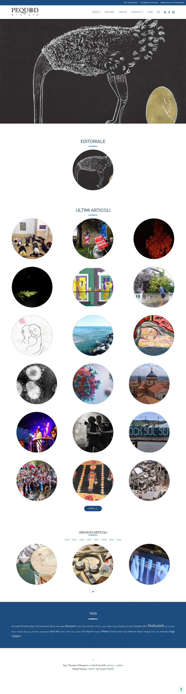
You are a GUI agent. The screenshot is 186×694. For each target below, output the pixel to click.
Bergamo (70, 626)
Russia (140, 631)
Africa (52, 626)
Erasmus (122, 626)
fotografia (171, 626)
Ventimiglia (163, 632)
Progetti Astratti (106, 669)
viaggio (16, 636)
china (79, 626)
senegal (147, 632)
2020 (118, 540)
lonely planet (75, 632)
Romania (132, 632)
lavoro (63, 632)
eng (150, 12)
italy (58, 631)
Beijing (62, 626)
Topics (122, 12)
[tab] (90, 591)
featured (156, 625)
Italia (52, 631)
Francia (20, 632)
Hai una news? (131, 3)
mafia (83, 632)
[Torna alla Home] (25, 12)
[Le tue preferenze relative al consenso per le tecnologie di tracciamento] (181, 689)
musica (113, 632)
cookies (119, 665)
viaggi (172, 631)
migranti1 (97, 632)
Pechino (125, 632)
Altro (91, 508)
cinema (90, 626)
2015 (82, 540)
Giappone (27, 632)
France (13, 632)
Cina (84, 626)
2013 (67, 540)
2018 (104, 540)
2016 (89, 540)
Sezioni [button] (109, 12)
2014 (74, 540)
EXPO (144, 626)
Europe (137, 626)
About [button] (96, 12)
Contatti (137, 12)
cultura (104, 626)
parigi (119, 632)
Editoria (115, 626)
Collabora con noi (149, 3)
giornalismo (35, 632)
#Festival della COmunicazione (35, 626)
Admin (91, 669)
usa (157, 632)
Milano (105, 631)
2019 (111, 540)
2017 (96, 540)
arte (57, 626)
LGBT (68, 632)
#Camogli (15, 626)
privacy (110, 665)
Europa (130, 626)
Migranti (89, 632)
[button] (158, 12)
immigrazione (44, 632)
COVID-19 (97, 626)
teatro (153, 632)
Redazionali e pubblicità (172, 3)
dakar (109, 626)
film (165, 626)
